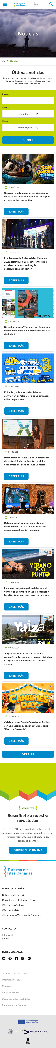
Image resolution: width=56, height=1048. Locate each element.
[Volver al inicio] (20, 4)
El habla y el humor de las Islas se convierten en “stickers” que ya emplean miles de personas (26, 396)
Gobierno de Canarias (14, 894)
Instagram (10, 958)
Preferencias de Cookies (14, 1005)
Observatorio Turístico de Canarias (21, 915)
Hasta (5, 121)
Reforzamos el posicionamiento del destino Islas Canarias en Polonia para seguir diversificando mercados (25, 526)
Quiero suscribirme (28, 850)
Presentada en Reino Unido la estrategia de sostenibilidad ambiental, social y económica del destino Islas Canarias (26, 461)
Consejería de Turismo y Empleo (20, 900)
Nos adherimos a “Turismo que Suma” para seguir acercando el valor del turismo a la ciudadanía (27, 331)
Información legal (11, 979)
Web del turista (10, 910)
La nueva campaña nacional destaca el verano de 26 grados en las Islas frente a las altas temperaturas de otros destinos (26, 592)
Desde (5, 107)
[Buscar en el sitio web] (51, 4)
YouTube (29, 958)
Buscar (5, 94)
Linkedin (3, 958)
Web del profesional (13, 905)
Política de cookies (11, 992)
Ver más (28, 754)
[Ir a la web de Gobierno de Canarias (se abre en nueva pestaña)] (37, 4)
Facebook (16, 958)
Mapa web (7, 986)
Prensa (5, 938)
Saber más (16, 211)
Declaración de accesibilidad (16, 999)
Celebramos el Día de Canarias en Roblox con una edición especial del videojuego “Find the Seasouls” (27, 726)
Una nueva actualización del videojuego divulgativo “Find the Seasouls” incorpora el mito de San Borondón (27, 196)
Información (8, 935)
